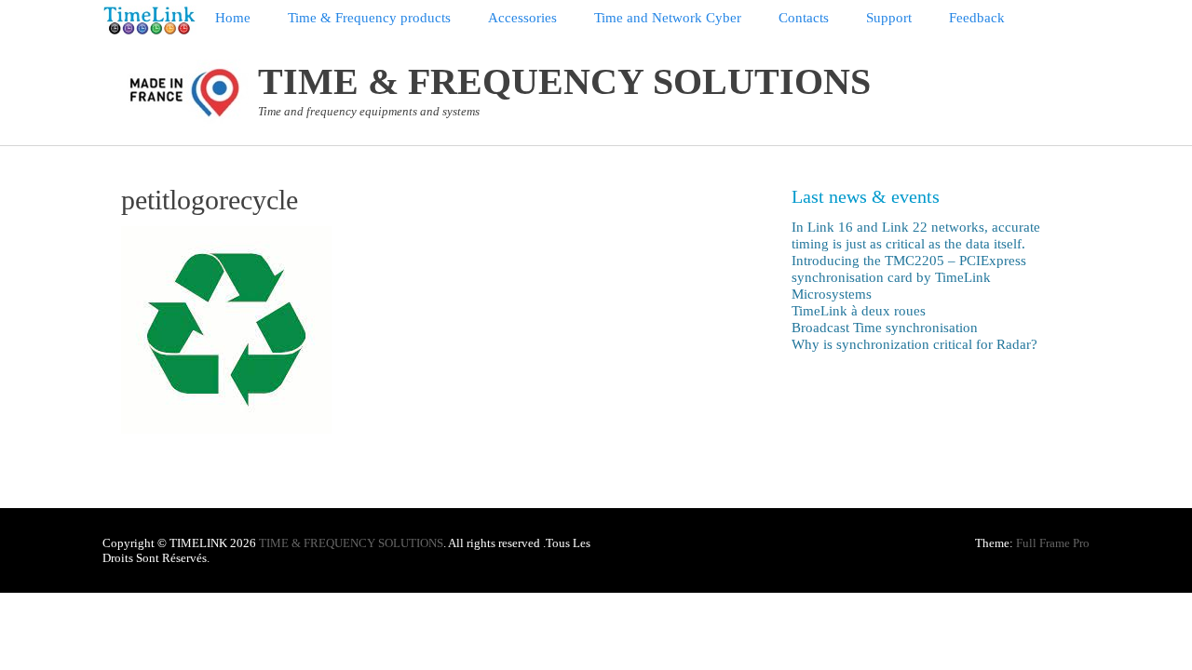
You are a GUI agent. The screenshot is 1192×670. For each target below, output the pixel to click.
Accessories (522, 17)
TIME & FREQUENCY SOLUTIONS (564, 81)
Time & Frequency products (369, 17)
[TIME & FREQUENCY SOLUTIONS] (149, 20)
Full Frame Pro (1053, 543)
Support (889, 17)
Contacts (804, 17)
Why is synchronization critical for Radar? (914, 344)
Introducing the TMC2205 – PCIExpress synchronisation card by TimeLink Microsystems (909, 277)
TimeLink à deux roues (859, 310)
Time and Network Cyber (667, 17)
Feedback (977, 17)
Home (233, 17)
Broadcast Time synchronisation (885, 327)
